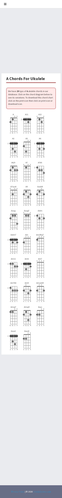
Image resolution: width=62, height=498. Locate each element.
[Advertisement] (31, 41)
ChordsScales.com (42, 491)
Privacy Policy (17, 491)
